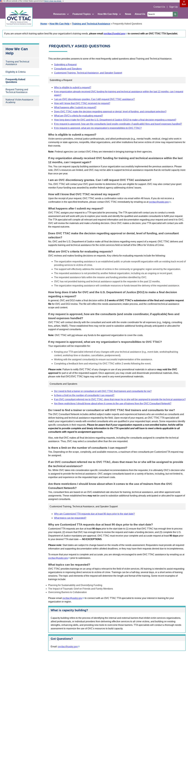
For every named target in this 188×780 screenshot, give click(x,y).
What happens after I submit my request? (75, 107)
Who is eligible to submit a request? (72, 87)
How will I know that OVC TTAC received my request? (82, 103)
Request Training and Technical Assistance (17, 90)
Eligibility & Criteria (16, 72)
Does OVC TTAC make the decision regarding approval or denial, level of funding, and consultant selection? (110, 111)
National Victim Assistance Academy (19, 101)
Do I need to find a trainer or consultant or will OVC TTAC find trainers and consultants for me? (103, 391)
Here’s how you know (53, 1)
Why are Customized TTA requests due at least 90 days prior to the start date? (94, 514)
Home (43, 23)
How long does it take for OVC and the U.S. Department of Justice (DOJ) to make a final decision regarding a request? (115, 120)
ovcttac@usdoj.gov (114, 33)
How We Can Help (59, 23)
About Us (140, 14)
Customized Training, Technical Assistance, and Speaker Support (88, 73)
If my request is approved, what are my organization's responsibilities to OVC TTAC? (98, 128)
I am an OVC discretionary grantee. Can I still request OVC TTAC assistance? (94, 99)
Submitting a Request (65, 64)
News (128, 14)
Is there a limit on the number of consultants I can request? (84, 395)
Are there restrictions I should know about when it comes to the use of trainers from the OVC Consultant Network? (112, 403)
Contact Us (159, 7)
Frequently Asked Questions (15, 80)
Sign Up (173, 7)
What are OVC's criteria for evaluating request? (78, 115)
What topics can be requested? (70, 518)
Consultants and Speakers (68, 68)
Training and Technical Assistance (91, 23)
